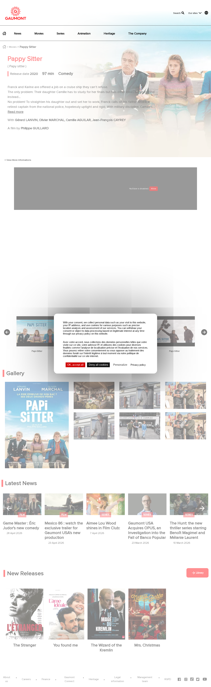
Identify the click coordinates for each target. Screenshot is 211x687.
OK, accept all (75, 364)
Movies (39, 33)
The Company (137, 33)
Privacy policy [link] (138, 364)
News (17, 33)
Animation (84, 33)
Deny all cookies (98, 364)
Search (177, 13)
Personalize (120, 364)
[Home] (15, 13)
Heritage (109, 33)
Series (60, 33)
